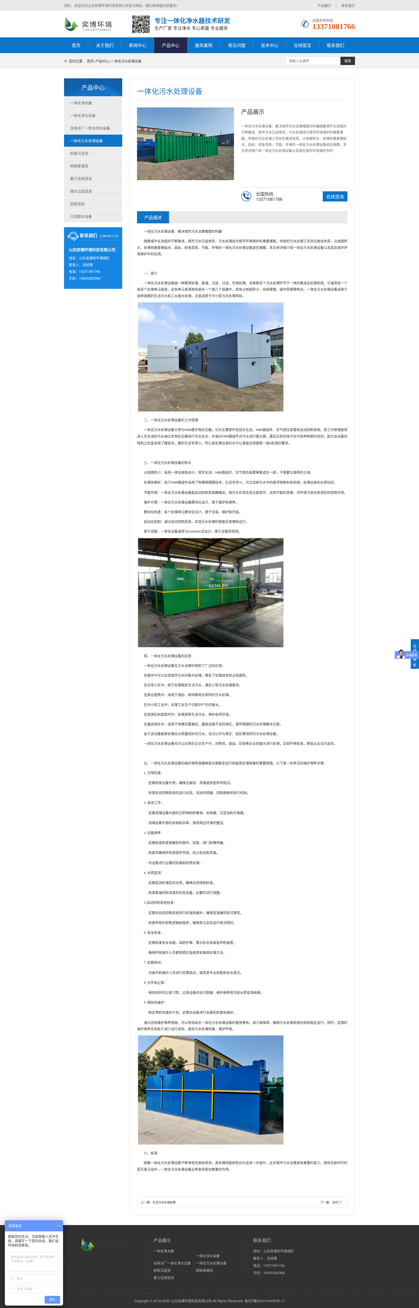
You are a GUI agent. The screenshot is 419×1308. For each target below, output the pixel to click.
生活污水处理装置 (164, 1202)
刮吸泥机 (77, 203)
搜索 (347, 61)
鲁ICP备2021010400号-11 (265, 1300)
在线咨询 (335, 196)
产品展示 (324, 5)
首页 (76, 45)
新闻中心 (137, 45)
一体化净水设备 (83, 115)
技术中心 (269, 45)
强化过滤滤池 (81, 191)
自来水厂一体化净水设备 (90, 127)
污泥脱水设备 (81, 216)
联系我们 (348, 5)
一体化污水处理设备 (126, 60)
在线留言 (302, 45)
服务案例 (203, 45)
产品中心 (170, 45)
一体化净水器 (81, 102)
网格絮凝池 (79, 165)
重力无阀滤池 (81, 178)
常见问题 (236, 45)
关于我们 (104, 45)
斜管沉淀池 (79, 153)
